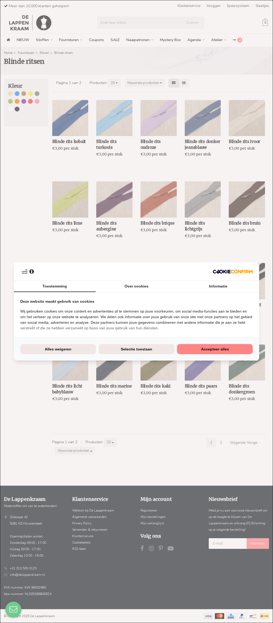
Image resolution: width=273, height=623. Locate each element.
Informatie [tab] (218, 286)
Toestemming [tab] (54, 286)
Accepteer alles (215, 349)
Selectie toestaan (136, 349)
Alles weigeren (58, 349)
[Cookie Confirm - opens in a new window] (233, 272)
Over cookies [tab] (136, 286)
